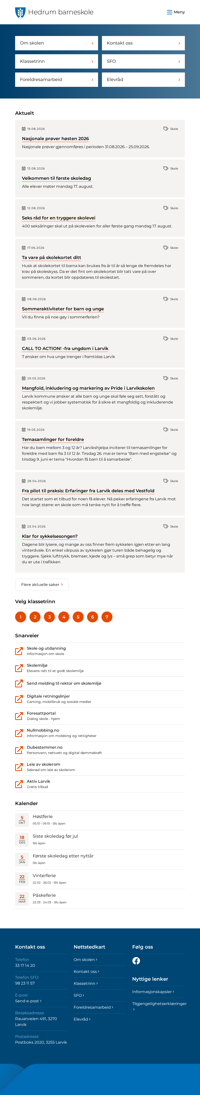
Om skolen (32, 43)
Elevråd (115, 79)
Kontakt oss (120, 43)
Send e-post (27, 1001)
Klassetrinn (32, 61)
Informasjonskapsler (152, 991)
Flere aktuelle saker (40, 584)
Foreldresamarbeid (41, 79)
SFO (111, 61)
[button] (176, 12)
